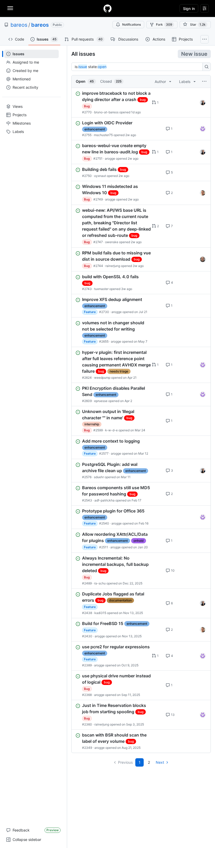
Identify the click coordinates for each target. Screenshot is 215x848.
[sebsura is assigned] (202, 128)
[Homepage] (107, 8)
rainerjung (112, 266)
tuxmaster (101, 289)
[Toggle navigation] (10, 8)
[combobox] (138, 67)
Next (160, 762)
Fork (164, 24)
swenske (111, 242)
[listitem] (141, 102)
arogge (110, 158)
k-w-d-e (111, 430)
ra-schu (100, 583)
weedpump (102, 378)
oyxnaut (100, 176)
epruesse (101, 401)
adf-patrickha (104, 500)
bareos (18, 25)
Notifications (131, 24)
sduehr (99, 477)
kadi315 (100, 613)
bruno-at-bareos (106, 112)
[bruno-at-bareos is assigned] (202, 102)
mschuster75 (103, 135)
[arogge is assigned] (202, 193)
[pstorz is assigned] (202, 259)
